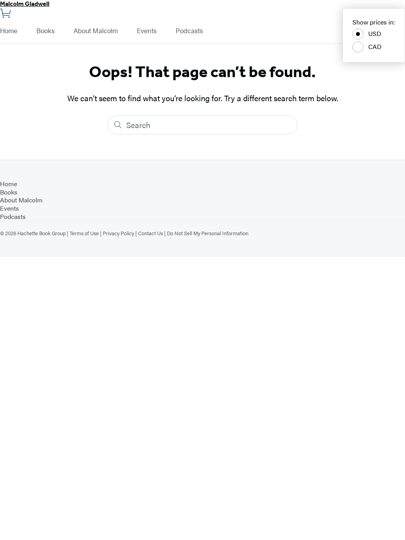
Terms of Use (84, 233)
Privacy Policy (118, 233)
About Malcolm (96, 30)
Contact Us (150, 233)
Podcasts (189, 30)
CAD (375, 46)
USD (374, 33)
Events (147, 30)
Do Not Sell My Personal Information (207, 233)
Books (45, 30)
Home (8, 30)
